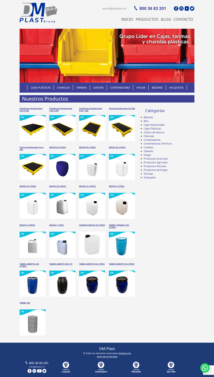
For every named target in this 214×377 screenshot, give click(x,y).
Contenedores (120, 87)
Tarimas (81, 87)
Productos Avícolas (155, 166)
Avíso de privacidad (107, 356)
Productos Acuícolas (156, 158)
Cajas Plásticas (41, 87)
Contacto (183, 19)
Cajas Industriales (154, 125)
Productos (147, 19)
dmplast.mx (125, 353)
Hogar (140, 87)
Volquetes (176, 87)
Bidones (157, 87)
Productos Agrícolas (156, 162)
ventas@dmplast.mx (114, 8)
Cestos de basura (154, 132)
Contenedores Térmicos (158, 143)
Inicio (127, 19)
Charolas (63, 87)
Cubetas (148, 147)
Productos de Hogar (156, 170)
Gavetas (98, 87)
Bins (146, 121)
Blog (166, 19)
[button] (205, 368)
